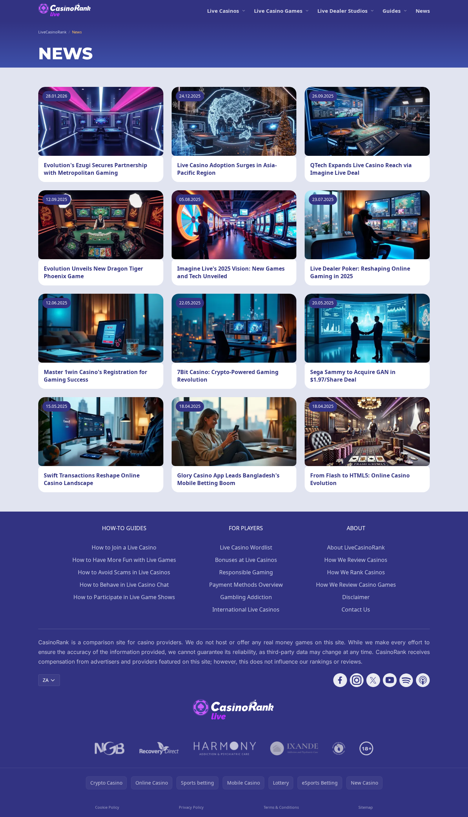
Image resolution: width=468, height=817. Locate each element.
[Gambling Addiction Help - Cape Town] (294, 748)
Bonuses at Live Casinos (246, 560)
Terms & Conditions (281, 807)
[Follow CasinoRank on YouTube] (390, 680)
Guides (391, 10)
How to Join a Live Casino (124, 547)
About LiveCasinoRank (356, 547)
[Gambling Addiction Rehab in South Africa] (225, 748)
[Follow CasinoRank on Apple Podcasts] (423, 680)
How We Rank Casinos (356, 572)
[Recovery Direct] (159, 748)
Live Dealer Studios (342, 10)
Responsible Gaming (246, 572)
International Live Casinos (245, 609)
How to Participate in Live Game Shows (124, 597)
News (423, 10)
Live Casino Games (278, 10)
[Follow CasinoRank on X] (373, 680)
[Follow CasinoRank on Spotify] (406, 680)
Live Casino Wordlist (246, 547)
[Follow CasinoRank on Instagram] (357, 680)
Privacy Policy (191, 807)
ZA (46, 680)
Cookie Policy (107, 807)
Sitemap (365, 807)
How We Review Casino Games (356, 584)
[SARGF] (339, 748)
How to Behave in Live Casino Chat (124, 584)
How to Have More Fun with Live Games (124, 560)
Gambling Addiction (246, 597)
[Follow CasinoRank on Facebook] (340, 680)
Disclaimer (356, 597)
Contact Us (356, 609)
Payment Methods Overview (246, 584)
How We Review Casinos (355, 560)
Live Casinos (223, 10)
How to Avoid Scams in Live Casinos (124, 572)
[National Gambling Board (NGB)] (110, 748)
